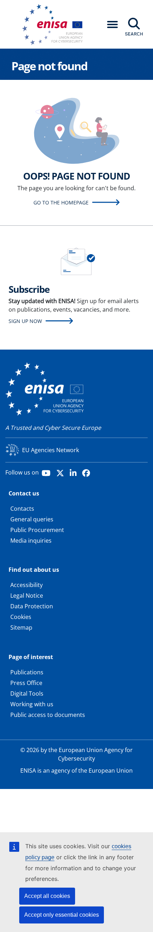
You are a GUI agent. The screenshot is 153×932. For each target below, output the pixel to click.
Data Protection (31, 606)
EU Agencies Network (50, 450)
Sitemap (21, 627)
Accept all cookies (47, 896)
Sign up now (25, 321)
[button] (112, 24)
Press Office (26, 683)
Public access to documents (47, 715)
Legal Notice (26, 595)
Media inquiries (31, 540)
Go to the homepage (61, 202)
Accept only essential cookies (61, 915)
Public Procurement (37, 530)
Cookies (20, 617)
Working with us (31, 704)
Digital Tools (26, 693)
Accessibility (26, 585)
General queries (31, 519)
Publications (26, 672)
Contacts (22, 508)
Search (134, 33)
